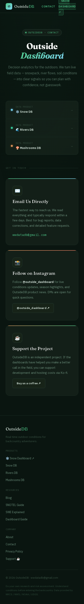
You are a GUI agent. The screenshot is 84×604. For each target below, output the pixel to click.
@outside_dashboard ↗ (33, 308)
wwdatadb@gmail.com (44, 577)
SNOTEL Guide (15, 505)
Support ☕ (13, 559)
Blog (9, 498)
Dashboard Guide (17, 519)
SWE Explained (15, 512)
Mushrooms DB (15, 480)
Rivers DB (12, 473)
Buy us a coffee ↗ (29, 383)
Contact (48, 6)
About (9, 537)
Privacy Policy (14, 551)
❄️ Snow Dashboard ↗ (20, 458)
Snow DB (11, 465)
